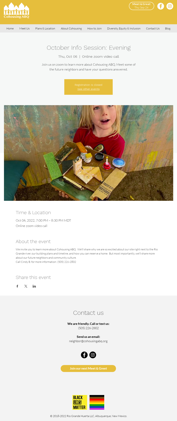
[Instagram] (169, 6)
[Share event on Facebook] (17, 286)
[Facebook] (160, 6)
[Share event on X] (25, 286)
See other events (88, 89)
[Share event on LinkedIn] (34, 286)
